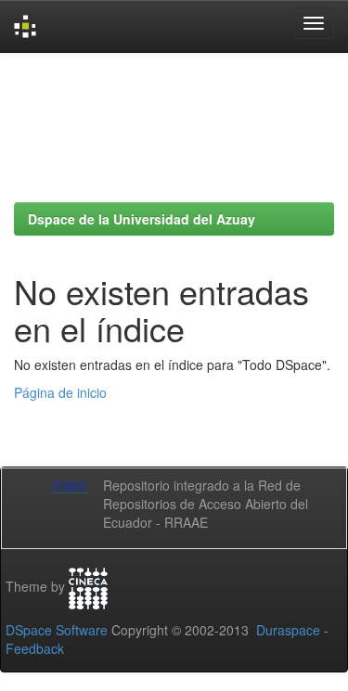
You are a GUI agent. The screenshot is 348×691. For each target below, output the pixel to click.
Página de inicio (60, 392)
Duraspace (288, 630)
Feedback (35, 648)
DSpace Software (57, 630)
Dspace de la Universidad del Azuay (141, 219)
